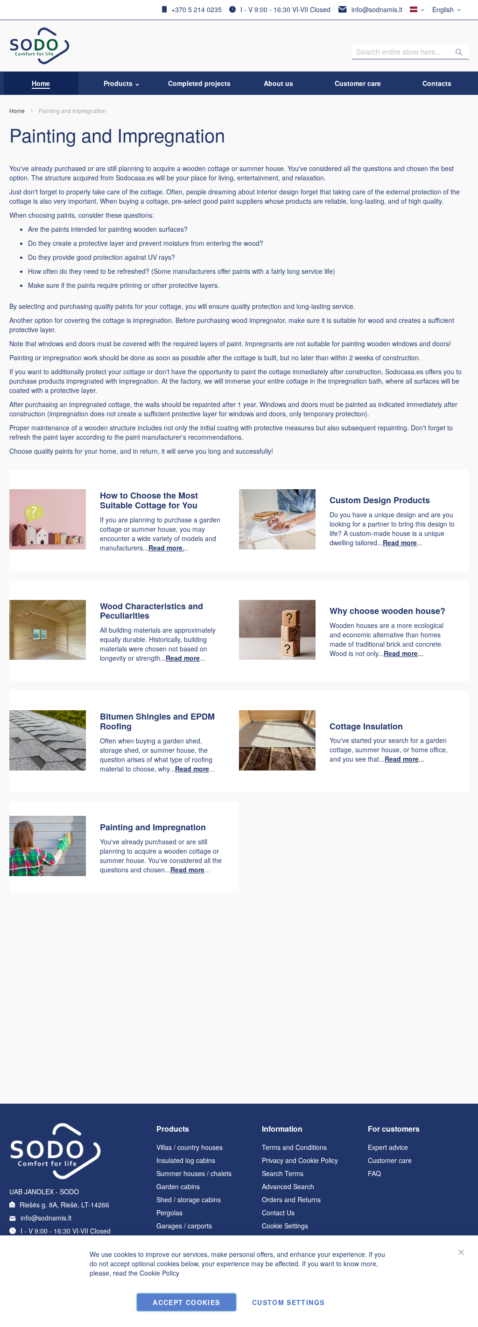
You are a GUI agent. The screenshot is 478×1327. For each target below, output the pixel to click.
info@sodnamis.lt (376, 9)
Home (17, 110)
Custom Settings (288, 1302)
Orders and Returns (291, 1199)
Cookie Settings (285, 1225)
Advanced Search (288, 1186)
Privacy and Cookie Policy (300, 1160)
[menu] (239, 83)
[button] (448, 10)
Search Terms (282, 1173)
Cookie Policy (159, 1272)
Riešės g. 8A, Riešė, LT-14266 (64, 1204)
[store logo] (39, 45)
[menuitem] (41, 83)
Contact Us (278, 1212)
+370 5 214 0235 (196, 9)
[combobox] (410, 51)
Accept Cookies (186, 1302)
